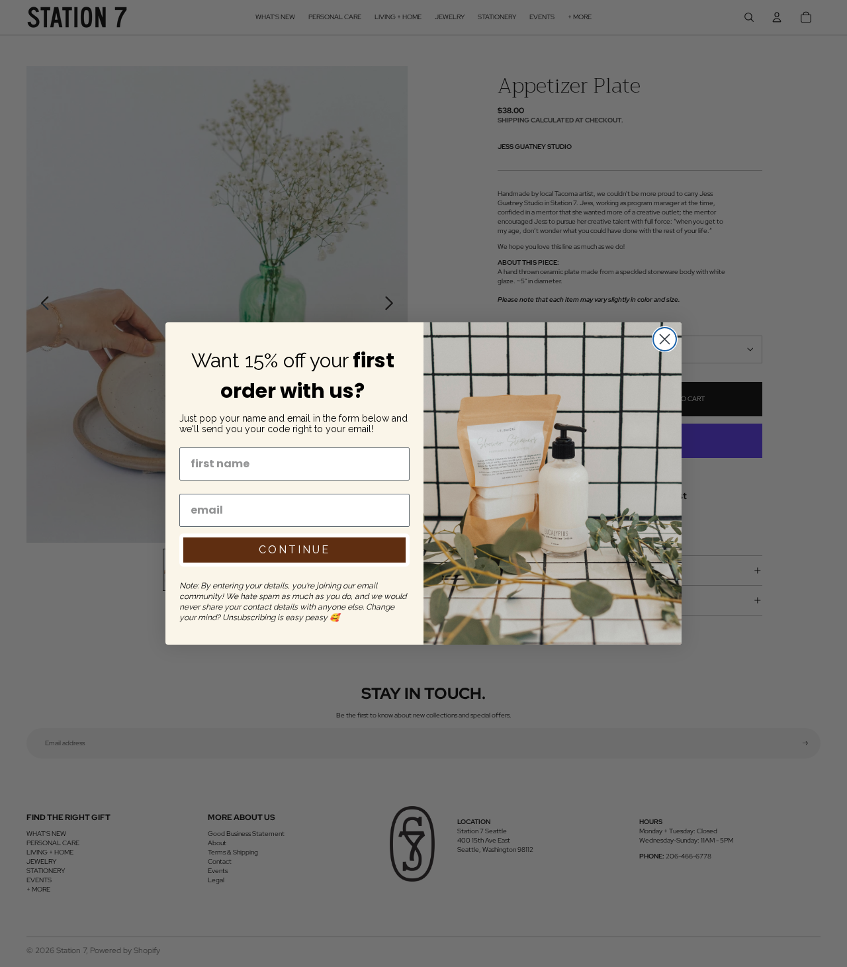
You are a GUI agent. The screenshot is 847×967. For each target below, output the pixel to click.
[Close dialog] (664, 339)
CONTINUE (294, 549)
